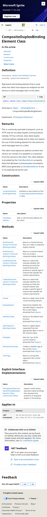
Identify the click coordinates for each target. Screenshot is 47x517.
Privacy (15, 507)
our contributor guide (28, 440)
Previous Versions (21, 504)
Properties (8, 60)
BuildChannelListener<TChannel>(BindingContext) (10, 253)
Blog (32, 504)
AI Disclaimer (7, 504)
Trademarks (6, 514)
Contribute (6, 507)
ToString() (6, 356)
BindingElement (28, 108)
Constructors (8, 57)
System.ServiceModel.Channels (24, 75)
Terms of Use (30, 510)
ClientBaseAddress (26, 160)
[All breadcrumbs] (4, 30)
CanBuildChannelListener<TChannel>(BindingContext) (10, 281)
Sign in (42, 25)
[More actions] (43, 30)
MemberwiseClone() (10, 346)
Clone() (5, 298)
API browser (19, 30)
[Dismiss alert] (43, 4)
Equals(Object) (8, 305)
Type (31, 337)
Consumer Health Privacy (11, 510)
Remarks (7, 54)
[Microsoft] (23, 25)
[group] (23, 101)
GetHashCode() (8, 316)
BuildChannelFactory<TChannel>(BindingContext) (10, 244)
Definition (7, 51)
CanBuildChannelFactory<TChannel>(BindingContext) (10, 263)
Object (15, 108)
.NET (10, 30)
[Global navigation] (2, 25)
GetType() (6, 337)
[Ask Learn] (33, 30)
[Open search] (36, 25)
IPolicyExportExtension (23, 117)
